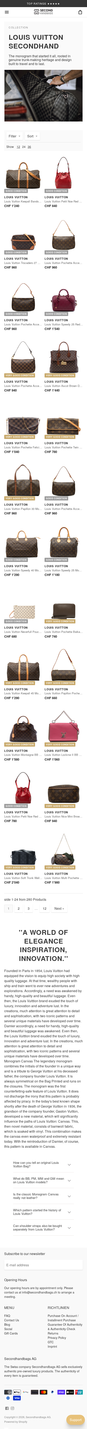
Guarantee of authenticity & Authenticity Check (65, 1326)
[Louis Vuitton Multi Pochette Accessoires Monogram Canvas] (64, 851)
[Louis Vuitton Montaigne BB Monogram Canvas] (23, 728)
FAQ (7, 1316)
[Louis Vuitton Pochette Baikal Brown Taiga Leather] (64, 604)
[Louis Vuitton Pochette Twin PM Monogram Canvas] (64, 420)
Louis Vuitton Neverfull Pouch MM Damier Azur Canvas (38, 632)
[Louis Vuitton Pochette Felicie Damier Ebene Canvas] (23, 420)
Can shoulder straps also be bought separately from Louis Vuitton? (37, 1227)
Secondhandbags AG (38, 1417)
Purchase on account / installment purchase (63, 1318)
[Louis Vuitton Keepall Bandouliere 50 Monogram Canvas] (23, 174)
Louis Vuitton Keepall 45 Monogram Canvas (31, 693)
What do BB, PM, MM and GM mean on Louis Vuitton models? (38, 1180)
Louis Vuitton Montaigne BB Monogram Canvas (33, 755)
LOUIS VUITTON (16, 197)
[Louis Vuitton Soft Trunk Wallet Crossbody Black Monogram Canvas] (23, 851)
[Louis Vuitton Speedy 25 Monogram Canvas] (64, 543)
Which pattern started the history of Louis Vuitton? (37, 1212)
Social (8, 1329)
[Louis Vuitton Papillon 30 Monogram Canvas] (23, 481)
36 (29, 147)
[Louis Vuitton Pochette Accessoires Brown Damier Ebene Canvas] (23, 358)
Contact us (11, 1320)
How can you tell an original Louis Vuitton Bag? (36, 1164)
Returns (53, 1333)
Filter (12, 136)
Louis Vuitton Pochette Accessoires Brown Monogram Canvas (42, 324)
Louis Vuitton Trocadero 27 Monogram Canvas (32, 263)
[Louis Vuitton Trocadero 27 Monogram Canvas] (23, 236)
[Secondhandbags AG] (43, 12)
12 (18, 147)
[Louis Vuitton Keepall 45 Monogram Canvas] (23, 666)
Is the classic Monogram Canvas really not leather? (36, 1196)
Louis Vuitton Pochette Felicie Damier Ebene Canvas (36, 447)
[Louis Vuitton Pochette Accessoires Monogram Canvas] (64, 481)
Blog (7, 1324)
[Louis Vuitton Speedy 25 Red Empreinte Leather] (64, 297)
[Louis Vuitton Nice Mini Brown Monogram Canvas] (64, 789)
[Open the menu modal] (6, 12)
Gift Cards (11, 1333)
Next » (59, 908)
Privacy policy (57, 1338)
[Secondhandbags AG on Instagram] (12, 1407)
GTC (51, 1342)
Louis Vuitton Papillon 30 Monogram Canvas (31, 509)
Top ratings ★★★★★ (43, 3)
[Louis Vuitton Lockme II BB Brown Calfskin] (64, 728)
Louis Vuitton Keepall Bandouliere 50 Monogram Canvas (38, 201)
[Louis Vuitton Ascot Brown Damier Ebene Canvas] (64, 358)
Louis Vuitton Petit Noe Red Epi (64, 201)
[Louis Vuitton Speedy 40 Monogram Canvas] (23, 543)
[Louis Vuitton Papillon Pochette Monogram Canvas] (64, 666)
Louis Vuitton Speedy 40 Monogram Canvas (31, 570)
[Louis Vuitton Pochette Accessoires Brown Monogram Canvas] (64, 236)
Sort (30, 136)
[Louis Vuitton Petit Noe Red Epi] (64, 174)
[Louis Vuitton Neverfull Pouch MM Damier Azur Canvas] (23, 604)
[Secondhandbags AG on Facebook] (7, 1407)
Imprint (52, 1346)
